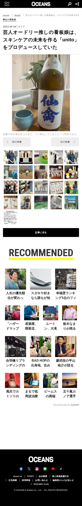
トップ (6, 15)
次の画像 (65, 141)
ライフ (17, 15)
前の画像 (17, 141)
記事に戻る (41, 232)
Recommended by (62, 405)
